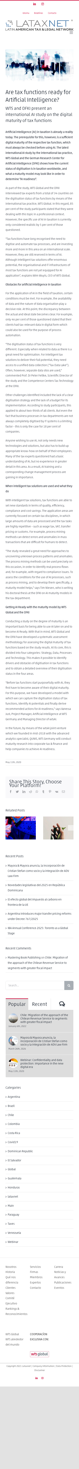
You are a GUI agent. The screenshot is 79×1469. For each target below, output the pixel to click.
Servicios (35, 1266)
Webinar (13, 1242)
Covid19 (13, 1142)
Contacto (35, 1287)
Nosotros (11, 1266)
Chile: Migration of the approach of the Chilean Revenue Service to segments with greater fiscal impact (38, 963)
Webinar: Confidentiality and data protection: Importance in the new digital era (41, 1063)
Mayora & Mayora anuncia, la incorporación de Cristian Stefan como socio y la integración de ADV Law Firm (38, 871)
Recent (39, 1004)
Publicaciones (62, 1282)
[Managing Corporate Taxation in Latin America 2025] (21, 828)
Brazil (11, 1106)
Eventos (59, 1287)
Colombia (14, 1124)
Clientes (10, 1287)
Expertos (35, 1282)
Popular (17, 1004)
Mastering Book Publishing (24, 957)
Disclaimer (39, 1370)
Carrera (58, 1266)
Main (11, 1205)
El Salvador (14, 1160)
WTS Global (12, 1334)
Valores (10, 1293)
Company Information (43, 1366)
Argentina (14, 1096)
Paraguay (13, 1214)
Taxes (11, 1223)
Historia (10, 1272)
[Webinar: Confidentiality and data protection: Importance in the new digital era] (13, 1061)
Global (12, 1169)
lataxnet (13, 1196)
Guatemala (14, 1178)
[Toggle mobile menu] (71, 32)
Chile (11, 1115)
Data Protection (63, 1366)
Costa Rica (14, 1133)
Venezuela (14, 1232)
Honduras (14, 1187)
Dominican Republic (20, 1151)
